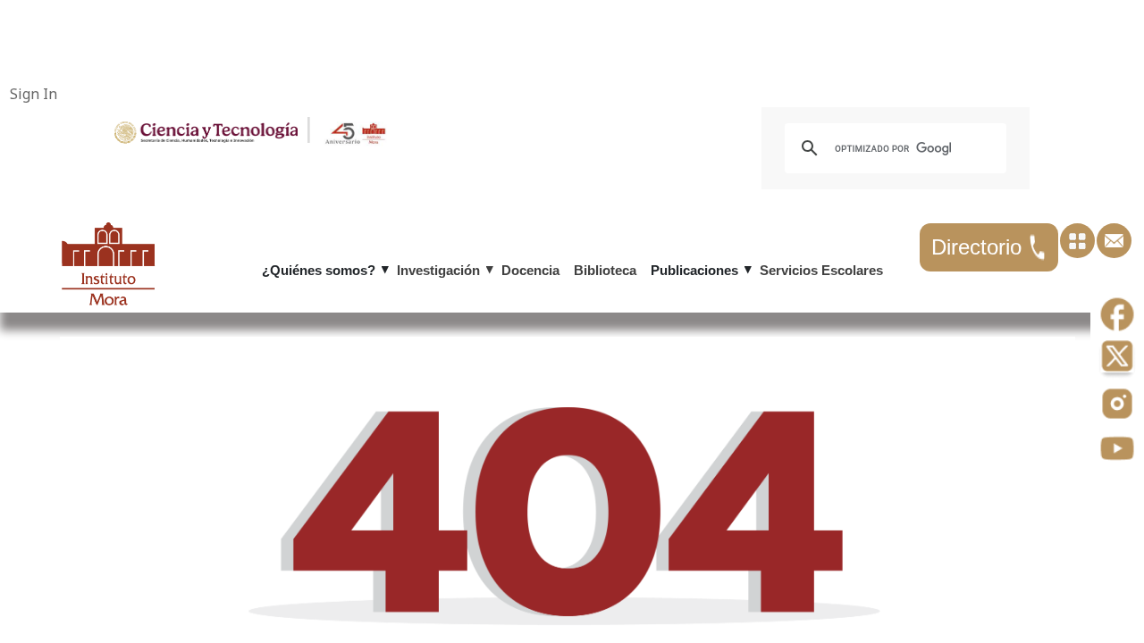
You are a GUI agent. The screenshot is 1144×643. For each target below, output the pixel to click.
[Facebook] (1117, 316)
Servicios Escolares (821, 270)
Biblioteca (605, 270)
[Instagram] (1117, 405)
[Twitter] (1117, 360)
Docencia (530, 270)
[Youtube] (1117, 450)
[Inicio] (206, 131)
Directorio (979, 247)
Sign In (33, 94)
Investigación (438, 270)
